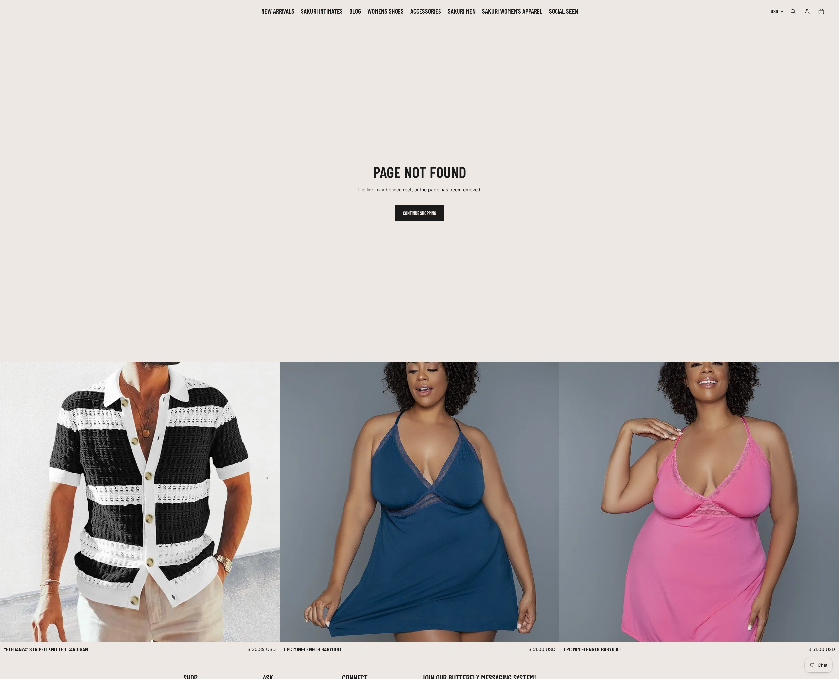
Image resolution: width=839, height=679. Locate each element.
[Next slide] (270, 502)
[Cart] (821, 11)
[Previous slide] (10, 502)
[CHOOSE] (269, 632)
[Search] (793, 11)
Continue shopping (419, 213)
